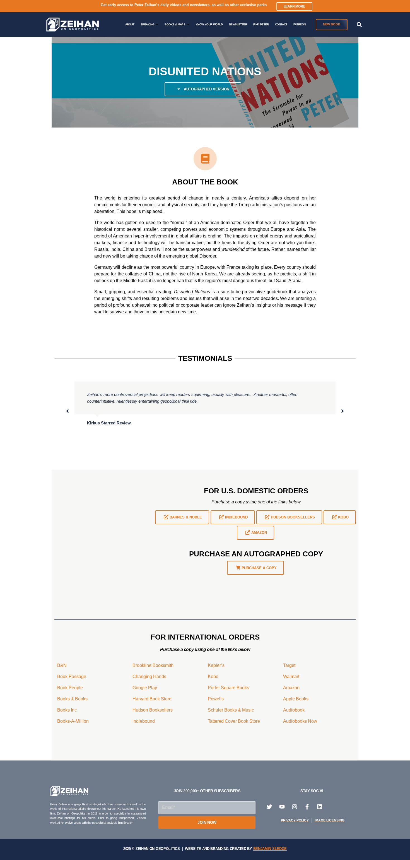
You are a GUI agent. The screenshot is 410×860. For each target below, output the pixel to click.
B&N (62, 665)
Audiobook (294, 710)
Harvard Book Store (152, 698)
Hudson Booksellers (152, 710)
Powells (216, 698)
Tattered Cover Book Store (234, 721)
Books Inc (67, 710)
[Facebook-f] (307, 806)
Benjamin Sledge (270, 849)
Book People (70, 687)
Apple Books (295, 698)
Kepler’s (216, 665)
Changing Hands (149, 676)
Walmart (291, 676)
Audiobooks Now (300, 721)
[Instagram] (294, 806)
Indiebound (143, 721)
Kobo (213, 676)
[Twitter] (269, 806)
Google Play (144, 687)
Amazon (291, 687)
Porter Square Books (228, 687)
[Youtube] (282, 806)
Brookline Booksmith (152, 665)
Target (289, 665)
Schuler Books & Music (231, 710)
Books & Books (72, 698)
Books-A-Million (73, 721)
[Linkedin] (319, 806)
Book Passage (71, 676)
